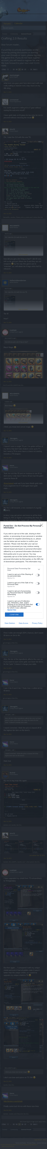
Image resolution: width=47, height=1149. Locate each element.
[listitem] (23, 569)
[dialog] (23, 574)
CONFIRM (14, 615)
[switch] (38, 575)
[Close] (42, 526)
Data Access (23, 623)
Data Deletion (10, 623)
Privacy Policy (37, 623)
